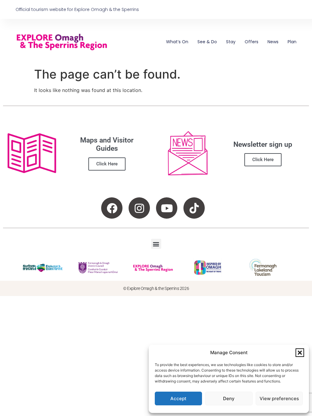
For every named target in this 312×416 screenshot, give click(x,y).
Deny (229, 398)
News (273, 42)
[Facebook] (111, 208)
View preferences (279, 398)
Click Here (107, 164)
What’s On (177, 42)
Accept (178, 398)
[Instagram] (139, 208)
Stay (231, 42)
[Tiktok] (194, 208)
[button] (300, 353)
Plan (292, 42)
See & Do (207, 42)
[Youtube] (166, 208)
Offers (251, 42)
